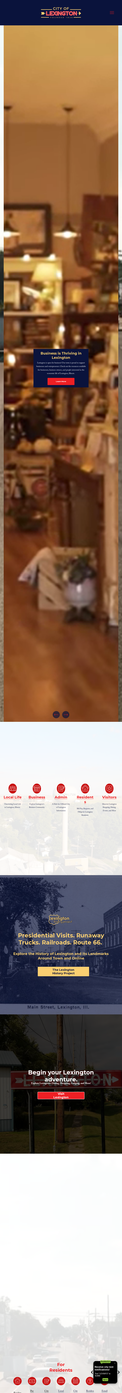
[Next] (65, 714)
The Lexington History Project (63, 971)
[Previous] (56, 714)
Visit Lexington (61, 1095)
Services (61, 377)
